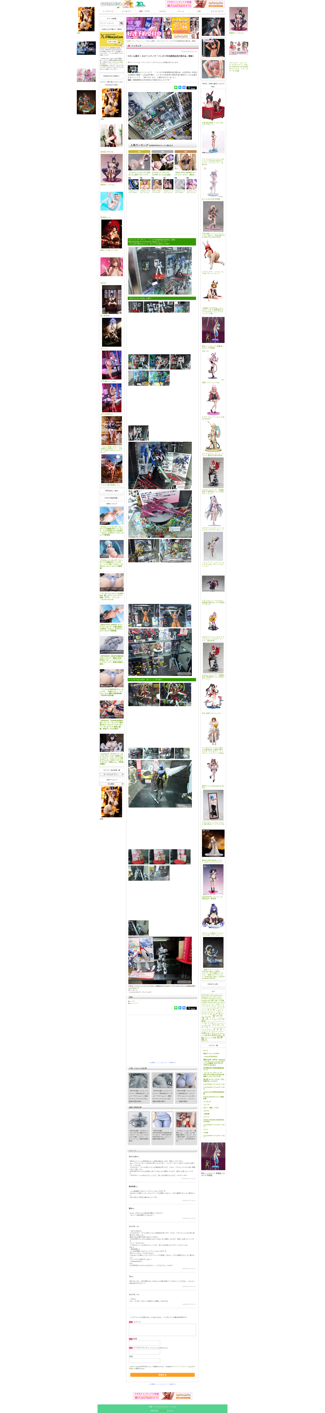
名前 (135, 1339)
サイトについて (217, 11)
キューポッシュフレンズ (212, 1007)
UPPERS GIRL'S (212, 1002)
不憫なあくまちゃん (210, 1033)
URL (131, 1356)
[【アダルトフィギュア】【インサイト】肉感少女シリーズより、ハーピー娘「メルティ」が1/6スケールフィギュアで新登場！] (112, 549)
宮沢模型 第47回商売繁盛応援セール (213, 1069)
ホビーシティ (133, 1003)
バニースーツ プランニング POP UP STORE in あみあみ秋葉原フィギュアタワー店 (213, 1074)
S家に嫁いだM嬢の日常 (212, 1001)
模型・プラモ (144, 11)
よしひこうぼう (214, 1004)
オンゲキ (211, 1006)
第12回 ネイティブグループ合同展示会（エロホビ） (213, 1080)
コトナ (203, 1010)
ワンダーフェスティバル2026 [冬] (108, 589)
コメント (137, 1322)
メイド (218, 1029)
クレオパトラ (219, 1008)
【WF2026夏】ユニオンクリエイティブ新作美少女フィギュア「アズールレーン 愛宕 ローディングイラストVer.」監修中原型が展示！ (162, 1096)
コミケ (211, 1009)
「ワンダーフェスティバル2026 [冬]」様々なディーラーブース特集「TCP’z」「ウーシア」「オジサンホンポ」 (111, 597)
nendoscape (205, 1001)
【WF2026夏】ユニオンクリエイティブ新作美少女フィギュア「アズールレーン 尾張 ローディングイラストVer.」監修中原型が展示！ (139, 1096)
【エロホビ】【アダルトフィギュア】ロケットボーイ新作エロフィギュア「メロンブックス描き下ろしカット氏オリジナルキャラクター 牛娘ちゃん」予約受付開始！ (111, 759)
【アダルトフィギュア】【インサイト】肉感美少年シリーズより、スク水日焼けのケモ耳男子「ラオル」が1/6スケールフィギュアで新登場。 (112, 531)
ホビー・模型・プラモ (211, 1108)
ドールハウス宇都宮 (212, 1020)
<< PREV (152, 1063)
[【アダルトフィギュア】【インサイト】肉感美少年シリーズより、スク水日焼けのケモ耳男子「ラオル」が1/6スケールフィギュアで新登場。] (112, 516)
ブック (205, 1129)
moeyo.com (163, 1411)
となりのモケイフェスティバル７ (214, 1136)
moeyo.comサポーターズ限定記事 (213, 1098)
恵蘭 (206, 1035)
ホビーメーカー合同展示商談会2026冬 (109, 716)
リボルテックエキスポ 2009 (144, 986)
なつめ (220, 1002)
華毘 (214, 1038)
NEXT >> (173, 1063)
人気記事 (206, 1114)
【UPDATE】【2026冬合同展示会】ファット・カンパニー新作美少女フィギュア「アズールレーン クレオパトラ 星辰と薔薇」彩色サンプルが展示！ (111, 725)
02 (202, 995)
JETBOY (204, 999)
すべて (205, 1050)
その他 (205, 1132)
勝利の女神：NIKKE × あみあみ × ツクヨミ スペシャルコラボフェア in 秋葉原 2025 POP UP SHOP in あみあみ (214, 1062)
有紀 (209, 1035)
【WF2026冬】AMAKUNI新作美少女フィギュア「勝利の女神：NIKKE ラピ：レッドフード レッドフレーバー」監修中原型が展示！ (111, 660)
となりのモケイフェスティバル (214, 1084)
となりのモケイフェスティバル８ (214, 1088)
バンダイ (132, 1001)
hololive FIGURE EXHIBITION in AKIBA (213, 1121)
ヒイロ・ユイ (210, 1021)
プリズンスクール (212, 1026)
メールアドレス (140, 1348)
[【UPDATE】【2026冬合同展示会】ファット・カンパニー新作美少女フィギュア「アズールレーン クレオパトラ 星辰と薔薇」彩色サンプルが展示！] (112, 709)
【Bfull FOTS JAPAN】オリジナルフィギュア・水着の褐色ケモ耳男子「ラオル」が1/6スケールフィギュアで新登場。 (112, 628)
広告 (150, 1407)
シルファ (219, 1010)
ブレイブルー (209, 1023)
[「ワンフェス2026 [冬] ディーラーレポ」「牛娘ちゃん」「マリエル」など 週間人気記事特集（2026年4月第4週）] (112, 678)
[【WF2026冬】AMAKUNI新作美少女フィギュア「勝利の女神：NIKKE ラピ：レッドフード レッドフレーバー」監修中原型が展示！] (112, 645)
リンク (173, 1407)
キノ (215, 1006)
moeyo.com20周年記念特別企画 (213, 1093)
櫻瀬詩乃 (215, 1035)
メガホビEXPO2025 (210, 1056)
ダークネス (212, 1017)
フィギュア (126, 11)
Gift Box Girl (208, 995)
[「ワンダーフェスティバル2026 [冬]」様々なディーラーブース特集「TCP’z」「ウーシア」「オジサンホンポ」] (112, 582)
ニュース (206, 1105)
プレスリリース (104, 523)
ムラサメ (208, 1030)
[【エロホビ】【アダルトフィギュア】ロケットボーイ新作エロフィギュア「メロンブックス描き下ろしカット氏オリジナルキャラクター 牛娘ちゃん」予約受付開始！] (112, 743)
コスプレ (162, 11)
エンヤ (205, 1006)
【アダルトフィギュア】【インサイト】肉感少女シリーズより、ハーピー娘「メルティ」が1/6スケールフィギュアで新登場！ (111, 564)
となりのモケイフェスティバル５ (214, 1125)
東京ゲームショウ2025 (211, 1053)
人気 (199, 11)
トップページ (108, 11)
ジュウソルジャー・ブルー (212, 1012)
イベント (180, 11)
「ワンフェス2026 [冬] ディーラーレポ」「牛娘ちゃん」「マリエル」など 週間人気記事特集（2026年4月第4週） (112, 692)
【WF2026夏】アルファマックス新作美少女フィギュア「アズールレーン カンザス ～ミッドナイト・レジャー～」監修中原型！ (186, 1096)
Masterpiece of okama (215, 998)
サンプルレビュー (105, 750)
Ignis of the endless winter (213, 997)
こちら (110, 53)
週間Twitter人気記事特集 (106, 685)
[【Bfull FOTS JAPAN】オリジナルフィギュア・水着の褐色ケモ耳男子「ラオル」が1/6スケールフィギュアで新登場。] (112, 614)
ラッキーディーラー (216, 1032)
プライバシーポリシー (180, 1366)
